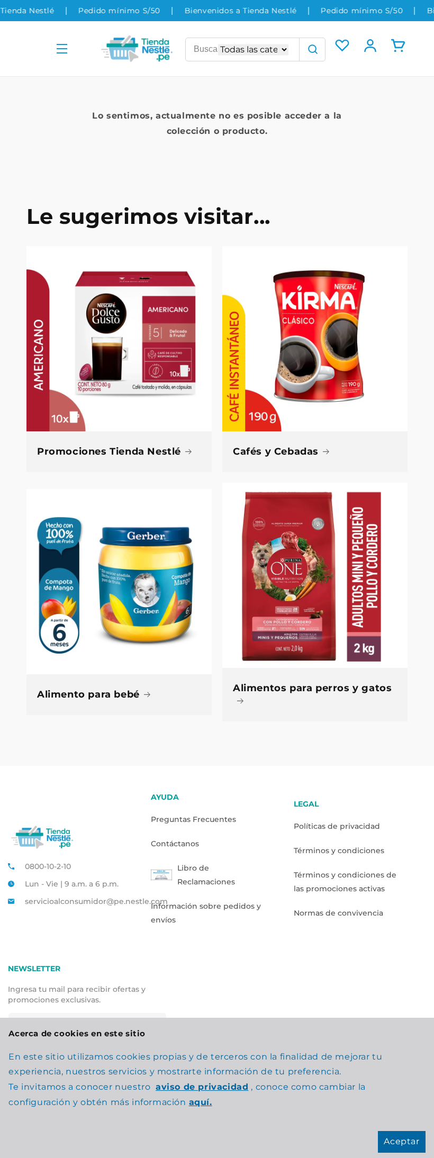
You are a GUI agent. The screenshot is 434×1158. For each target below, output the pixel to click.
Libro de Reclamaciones (206, 874)
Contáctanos (175, 843)
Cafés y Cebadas (276, 451)
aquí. (200, 1102)
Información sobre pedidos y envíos (206, 913)
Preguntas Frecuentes (193, 819)
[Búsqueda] (312, 49)
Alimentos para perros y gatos (312, 688)
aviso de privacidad (202, 1087)
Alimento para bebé (88, 694)
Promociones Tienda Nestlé (109, 451)
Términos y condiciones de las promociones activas (345, 881)
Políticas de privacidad (337, 826)
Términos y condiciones (339, 850)
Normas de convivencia (338, 913)
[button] (62, 49)
